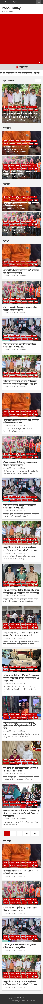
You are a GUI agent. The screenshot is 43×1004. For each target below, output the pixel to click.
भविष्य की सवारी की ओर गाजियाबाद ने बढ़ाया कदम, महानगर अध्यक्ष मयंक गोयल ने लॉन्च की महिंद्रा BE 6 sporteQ (21, 678)
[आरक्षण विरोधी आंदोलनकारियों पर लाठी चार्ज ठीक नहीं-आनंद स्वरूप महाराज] (21, 405)
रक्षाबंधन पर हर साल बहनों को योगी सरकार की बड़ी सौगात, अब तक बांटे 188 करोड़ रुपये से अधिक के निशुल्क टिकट (21, 813)
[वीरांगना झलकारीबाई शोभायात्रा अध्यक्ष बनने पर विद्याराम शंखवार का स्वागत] (21, 447)
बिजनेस (19, 110)
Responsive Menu (38, 2)
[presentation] (36, 80)
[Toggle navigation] (5, 61)
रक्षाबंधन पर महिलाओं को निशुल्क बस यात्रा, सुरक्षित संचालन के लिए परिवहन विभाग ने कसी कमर (19, 725)
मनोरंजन (24, 110)
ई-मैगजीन (11, 107)
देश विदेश (28, 107)
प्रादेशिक (12, 110)
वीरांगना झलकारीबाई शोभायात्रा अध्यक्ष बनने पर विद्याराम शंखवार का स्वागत (20, 172)
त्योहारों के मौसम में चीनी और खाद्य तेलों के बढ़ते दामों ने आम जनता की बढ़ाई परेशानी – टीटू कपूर (20, 117)
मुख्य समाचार (8, 80)
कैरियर (17, 107)
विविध (36, 110)
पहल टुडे (6, 110)
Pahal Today (11, 8)
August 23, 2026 (9, 120)
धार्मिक (34, 107)
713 (26, 833)
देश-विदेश (7, 841)
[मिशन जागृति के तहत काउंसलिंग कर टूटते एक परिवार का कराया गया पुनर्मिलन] (21, 490)
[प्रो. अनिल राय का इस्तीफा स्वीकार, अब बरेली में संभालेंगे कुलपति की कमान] (21, 753)
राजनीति (31, 110)
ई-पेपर (5, 107)
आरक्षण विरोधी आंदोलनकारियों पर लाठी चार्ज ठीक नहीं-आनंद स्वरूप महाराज (21, 147)
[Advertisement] (21, 36)
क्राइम (23, 107)
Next (35, 833)
